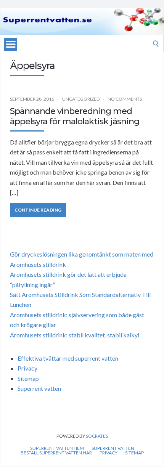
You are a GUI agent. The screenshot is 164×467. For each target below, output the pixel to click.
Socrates (97, 436)
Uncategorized (81, 99)
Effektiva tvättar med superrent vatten (68, 358)
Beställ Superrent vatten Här (56, 453)
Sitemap (28, 378)
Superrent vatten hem (57, 448)
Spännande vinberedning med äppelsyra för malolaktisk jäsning (74, 116)
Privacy (27, 368)
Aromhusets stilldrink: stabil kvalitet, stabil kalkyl (74, 335)
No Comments (125, 99)
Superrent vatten (39, 388)
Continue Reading (37, 210)
